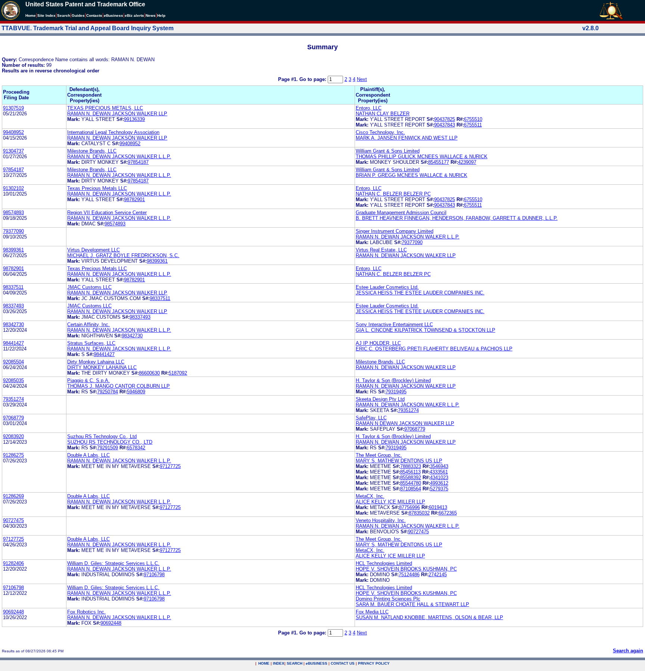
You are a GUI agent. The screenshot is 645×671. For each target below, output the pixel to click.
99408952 (13, 132)
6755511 (473, 125)
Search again (628, 650)
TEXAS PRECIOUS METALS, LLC (105, 108)
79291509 (107, 447)
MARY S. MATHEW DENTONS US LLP (399, 461)
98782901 (134, 199)
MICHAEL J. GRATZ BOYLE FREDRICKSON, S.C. (123, 255)
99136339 (134, 119)
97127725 (170, 466)
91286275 (13, 455)
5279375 (439, 488)
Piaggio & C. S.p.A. (88, 380)
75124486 (409, 574)
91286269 (13, 496)
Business (113, 15)
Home (30, 15)
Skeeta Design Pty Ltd (380, 399)
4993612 (439, 483)
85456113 (410, 472)
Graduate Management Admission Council (401, 212)
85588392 (410, 477)
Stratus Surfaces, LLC (91, 343)
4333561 (439, 472)
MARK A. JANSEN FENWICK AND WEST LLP (407, 138)
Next (362, 79)
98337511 (13, 287)
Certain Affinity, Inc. (88, 324)
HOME (263, 663)
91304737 (13, 151)
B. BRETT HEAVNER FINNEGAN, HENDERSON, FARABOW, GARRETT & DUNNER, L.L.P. (457, 218)
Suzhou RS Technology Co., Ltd (102, 436)
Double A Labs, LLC (88, 455)
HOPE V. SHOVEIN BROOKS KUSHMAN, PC (406, 569)
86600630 (149, 373)
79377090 (13, 231)
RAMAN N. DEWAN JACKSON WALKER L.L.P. (119, 156)
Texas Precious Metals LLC (97, 188)
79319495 (396, 391)
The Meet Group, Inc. (379, 455)
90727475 (13, 520)
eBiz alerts (134, 15)
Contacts (94, 15)
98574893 (13, 212)
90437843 (444, 125)
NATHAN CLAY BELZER (382, 113)
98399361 (13, 250)
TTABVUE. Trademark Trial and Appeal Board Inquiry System (87, 28)
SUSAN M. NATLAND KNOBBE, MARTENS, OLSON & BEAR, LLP (429, 617)
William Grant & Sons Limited (388, 151)
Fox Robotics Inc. (86, 612)
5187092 (178, 373)
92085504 (13, 362)
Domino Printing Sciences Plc (388, 599)
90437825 (444, 119)
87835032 (419, 513)
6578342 (136, 447)
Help (161, 15)
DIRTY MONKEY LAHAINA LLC (102, 367)
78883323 (410, 466)
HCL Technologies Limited (384, 563)
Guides (78, 15)
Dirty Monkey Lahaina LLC (95, 362)
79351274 (13, 399)
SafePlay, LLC (371, 418)
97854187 (138, 162)
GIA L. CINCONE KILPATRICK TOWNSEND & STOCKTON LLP (425, 330)
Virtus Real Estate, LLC (381, 250)
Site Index (46, 15)
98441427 (13, 343)
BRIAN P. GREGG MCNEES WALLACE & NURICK (411, 175)
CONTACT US (343, 663)
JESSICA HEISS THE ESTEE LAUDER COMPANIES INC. (420, 293)
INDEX (278, 663)
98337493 (13, 306)
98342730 (13, 324)
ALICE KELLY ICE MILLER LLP (390, 502)
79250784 (107, 391)
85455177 (438, 162)
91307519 (13, 108)
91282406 (13, 563)
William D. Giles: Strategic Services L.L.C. (113, 563)
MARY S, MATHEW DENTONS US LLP (399, 544)
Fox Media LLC (372, 612)
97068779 (13, 418)
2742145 (438, 574)
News (151, 15)
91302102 (13, 188)
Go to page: (313, 79)
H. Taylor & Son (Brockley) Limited (393, 380)
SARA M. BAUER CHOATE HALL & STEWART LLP (412, 604)
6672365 (448, 513)
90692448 (13, 612)
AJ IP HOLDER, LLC (378, 343)
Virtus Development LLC (93, 250)
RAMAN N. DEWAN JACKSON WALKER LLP (117, 113)
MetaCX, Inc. (370, 496)
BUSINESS (316, 663)
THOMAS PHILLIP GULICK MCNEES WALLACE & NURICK (421, 156)
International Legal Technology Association (113, 132)
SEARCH (294, 663)
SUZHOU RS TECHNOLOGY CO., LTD (109, 442)
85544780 (410, 483)
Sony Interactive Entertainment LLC (394, 324)
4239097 (467, 162)
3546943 (439, 466)
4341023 (439, 477)
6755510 (473, 119)
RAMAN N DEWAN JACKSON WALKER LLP (405, 423)
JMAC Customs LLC (89, 287)
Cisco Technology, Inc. (380, 132)
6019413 (438, 507)
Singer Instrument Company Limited (394, 231)
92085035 (13, 380)
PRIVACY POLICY (374, 663)
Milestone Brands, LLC (91, 151)
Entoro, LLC (368, 108)
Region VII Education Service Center (107, 212)
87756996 (409, 507)
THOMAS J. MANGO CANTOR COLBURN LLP (118, 386)
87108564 (410, 488)
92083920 (13, 436)
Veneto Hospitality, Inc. (381, 520)
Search (63, 15)
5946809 (136, 391)
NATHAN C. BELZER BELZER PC (393, 194)
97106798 (154, 574)
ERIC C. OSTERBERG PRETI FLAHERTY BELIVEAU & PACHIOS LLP (434, 349)
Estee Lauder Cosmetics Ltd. (387, 287)
